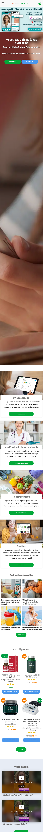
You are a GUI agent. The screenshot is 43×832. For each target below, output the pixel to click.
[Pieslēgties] (39, 3)
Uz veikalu (21, 749)
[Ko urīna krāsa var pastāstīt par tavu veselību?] (11, 625)
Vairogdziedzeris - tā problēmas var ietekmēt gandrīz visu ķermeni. (29, 602)
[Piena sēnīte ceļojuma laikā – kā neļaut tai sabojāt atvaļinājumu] (32, 625)
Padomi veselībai (21, 513)
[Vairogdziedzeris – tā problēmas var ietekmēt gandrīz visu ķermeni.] (32, 597)
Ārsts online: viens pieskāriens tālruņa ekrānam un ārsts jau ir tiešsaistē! (10, 602)
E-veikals (21, 565)
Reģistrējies (30, 62)
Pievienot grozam (10, 692)
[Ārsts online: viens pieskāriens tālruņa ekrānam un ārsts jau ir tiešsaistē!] (11, 598)
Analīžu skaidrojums (21, 463)
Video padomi (21, 766)
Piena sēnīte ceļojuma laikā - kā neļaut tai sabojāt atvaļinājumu (32, 628)
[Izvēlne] (3, 3)
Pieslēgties (12, 62)
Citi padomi (21, 635)
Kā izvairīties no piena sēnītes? (15, 824)
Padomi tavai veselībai (21, 575)
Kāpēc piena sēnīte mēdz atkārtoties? (18, 795)
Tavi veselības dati (21, 414)
